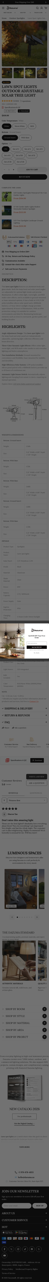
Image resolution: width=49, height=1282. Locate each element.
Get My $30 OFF (37, 647)
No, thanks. (37, 652)
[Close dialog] (47, 625)
